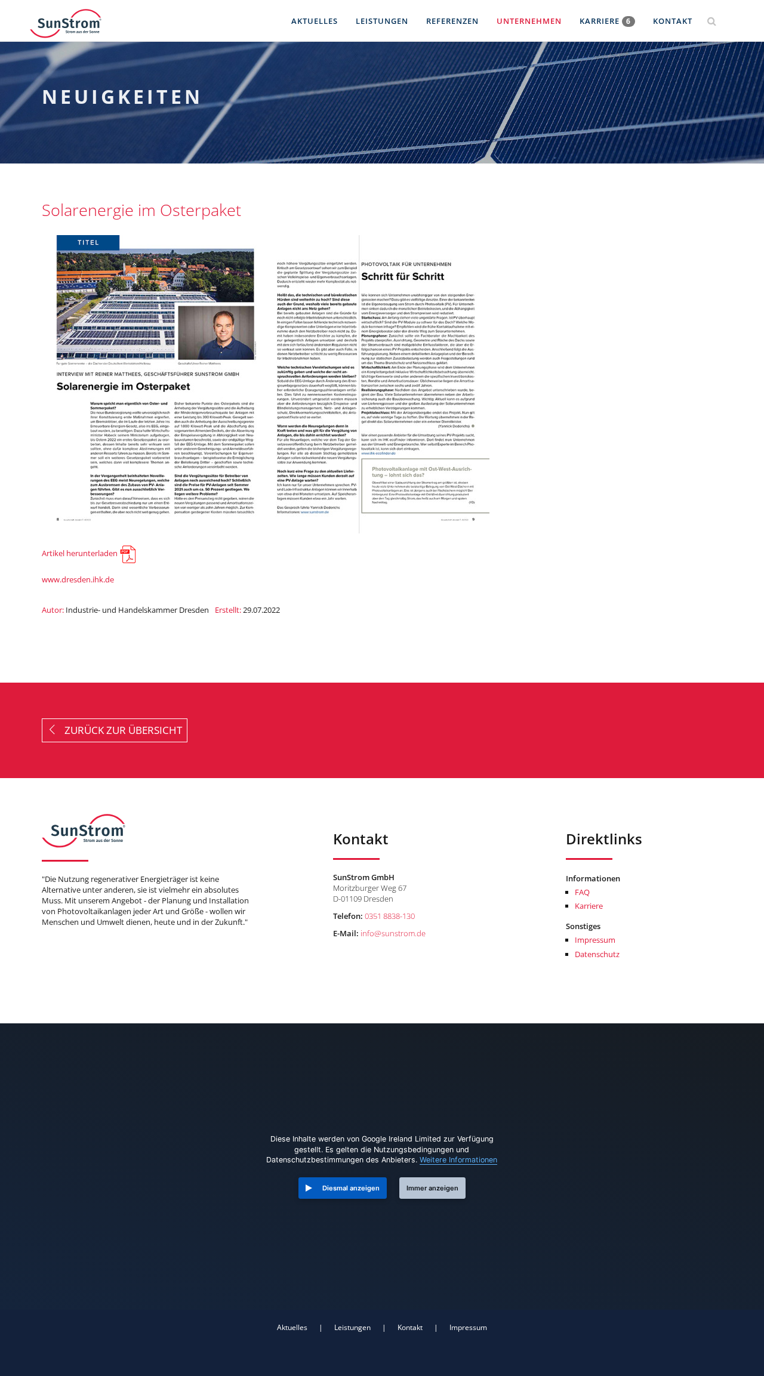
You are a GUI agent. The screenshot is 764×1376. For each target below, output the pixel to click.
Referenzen (452, 21)
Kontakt (672, 21)
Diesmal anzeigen (351, 1188)
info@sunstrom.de (393, 933)
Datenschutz (597, 954)
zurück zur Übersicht (119, 730)
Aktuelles (314, 21)
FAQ (582, 892)
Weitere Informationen (458, 1159)
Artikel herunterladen (80, 553)
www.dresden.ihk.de (78, 579)
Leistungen (382, 21)
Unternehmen (529, 21)
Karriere (605, 21)
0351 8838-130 (390, 916)
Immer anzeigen (432, 1188)
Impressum (595, 939)
